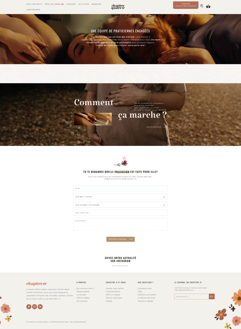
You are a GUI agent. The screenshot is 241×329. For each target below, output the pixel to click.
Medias (109, 301)
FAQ (140, 291)
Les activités (82, 301)
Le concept (81, 295)
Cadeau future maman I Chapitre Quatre (46, 322)
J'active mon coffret (186, 5)
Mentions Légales (145, 301)
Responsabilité (83, 291)
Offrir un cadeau (113, 295)
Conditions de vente (146, 298)
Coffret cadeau (83, 298)
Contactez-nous (145, 288)
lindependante (79, 322)
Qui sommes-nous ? (85, 288)
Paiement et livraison (147, 295)
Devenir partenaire (114, 298)
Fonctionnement (113, 291)
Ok (211, 296)
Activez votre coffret (115, 288)
